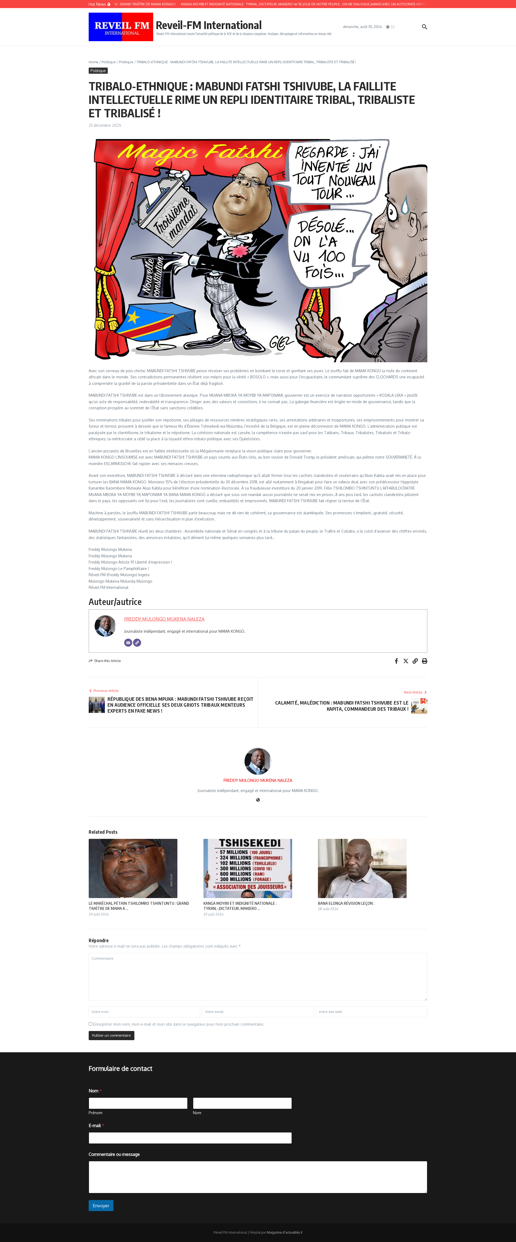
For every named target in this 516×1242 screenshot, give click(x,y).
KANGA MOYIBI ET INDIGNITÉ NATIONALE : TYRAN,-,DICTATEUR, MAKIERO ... (240, 906)
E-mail (96, 1125)
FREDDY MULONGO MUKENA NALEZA (164, 619)
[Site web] (258, 800)
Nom (197, 1112)
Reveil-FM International (209, 24)
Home (93, 62)
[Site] (137, 643)
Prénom (95, 1112)
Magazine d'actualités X (284, 1232)
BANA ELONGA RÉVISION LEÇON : (346, 903)
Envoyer (101, 1205)
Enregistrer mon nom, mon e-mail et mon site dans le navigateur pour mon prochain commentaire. (178, 1024)
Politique (109, 62)
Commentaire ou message (114, 1154)
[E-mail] (128, 643)
